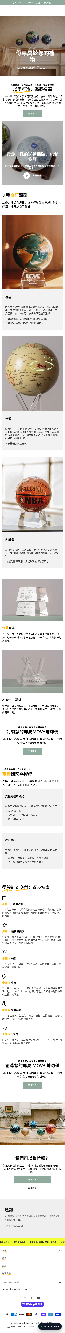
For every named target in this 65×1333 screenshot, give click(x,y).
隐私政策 (22, 1326)
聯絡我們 (32, 1180)
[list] (32, 971)
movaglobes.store (26, 1323)
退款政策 (11, 1327)
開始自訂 (32, 114)
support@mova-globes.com (15, 1289)
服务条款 (32, 1326)
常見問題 (32, 1188)
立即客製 (32, 751)
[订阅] (57, 1226)
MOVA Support (51, 1326)
